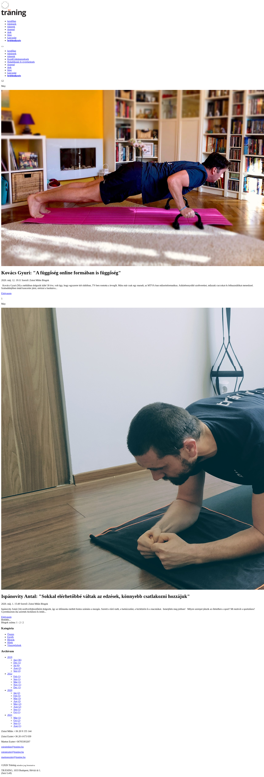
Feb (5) (16, 695)
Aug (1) (17, 726)
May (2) (17, 704)
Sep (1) (16, 679)
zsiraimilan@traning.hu (12, 746)
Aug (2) (17, 668)
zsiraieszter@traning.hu (12, 752)
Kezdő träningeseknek (18, 59)
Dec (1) (17, 662)
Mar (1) (17, 682)
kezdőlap (11, 21)
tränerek (11, 26)
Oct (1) (16, 712)
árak (9, 32)
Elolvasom (6, 293)
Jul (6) (16, 665)
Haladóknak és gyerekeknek (21, 62)
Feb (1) (16, 676)
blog (9, 35)
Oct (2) (16, 720)
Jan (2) (16, 693)
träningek (11, 24)
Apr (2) (17, 701)
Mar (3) (17, 698)
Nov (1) (17, 684)
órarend (11, 29)
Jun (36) (17, 660)
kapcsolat (11, 37)
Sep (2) (16, 671)
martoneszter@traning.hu (13, 757)
